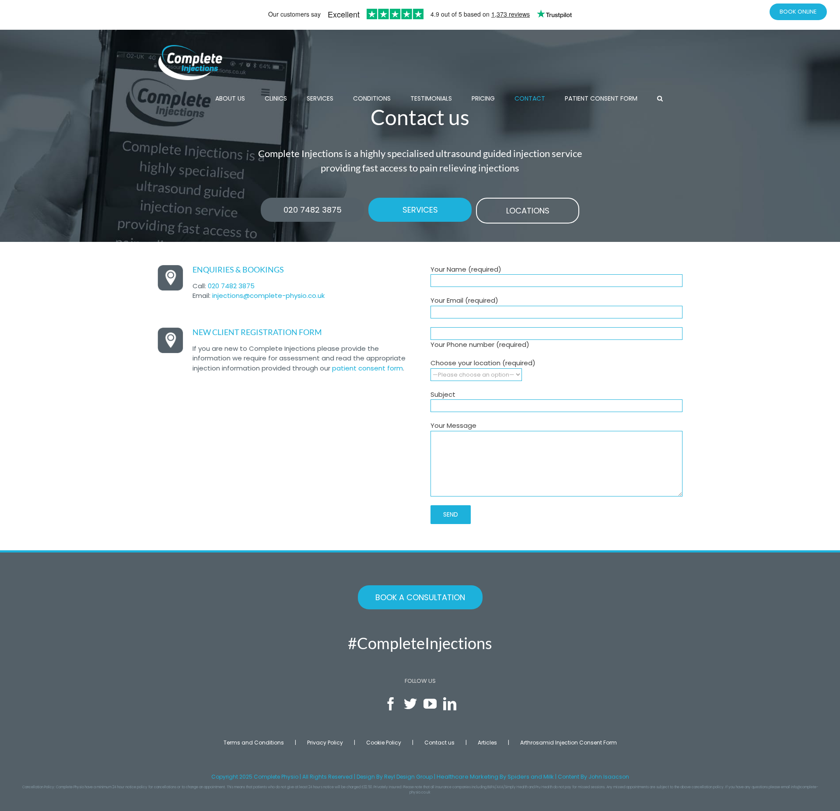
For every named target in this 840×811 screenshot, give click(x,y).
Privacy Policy (325, 742)
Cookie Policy (383, 742)
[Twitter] (410, 703)
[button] (660, 98)
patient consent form (367, 368)
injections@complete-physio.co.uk (268, 295)
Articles (487, 742)
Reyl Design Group (408, 776)
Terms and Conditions (254, 742)
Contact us (439, 742)
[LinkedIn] (449, 703)
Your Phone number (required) (479, 344)
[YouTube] (430, 703)
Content (568, 776)
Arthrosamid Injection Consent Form (568, 742)
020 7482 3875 (231, 285)
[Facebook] (390, 703)
